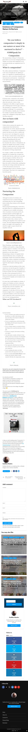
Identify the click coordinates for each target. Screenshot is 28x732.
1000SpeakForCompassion (8, 22)
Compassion (17, 22)
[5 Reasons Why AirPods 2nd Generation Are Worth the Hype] (14, 544)
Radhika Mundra (6, 31)
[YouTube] (15, 687)
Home (4, 712)
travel (10, 558)
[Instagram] (6, 687)
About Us (5, 714)
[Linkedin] (12, 687)
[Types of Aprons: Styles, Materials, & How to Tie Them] (14, 586)
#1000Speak (10, 397)
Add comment (19, 31)
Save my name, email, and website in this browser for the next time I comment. (13, 519)
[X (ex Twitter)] (9, 687)
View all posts (6, 471)
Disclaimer (5, 722)
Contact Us (5, 717)
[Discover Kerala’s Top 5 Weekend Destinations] (14, 565)
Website (4, 512)
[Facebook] (3, 687)
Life (21, 22)
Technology (17, 537)
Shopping (11, 537)
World (22, 537)
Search (14, 604)
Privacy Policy (6, 720)
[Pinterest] (18, 687)
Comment (4, 487)
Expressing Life (18, 729)
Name (4, 503)
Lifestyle (6, 537)
